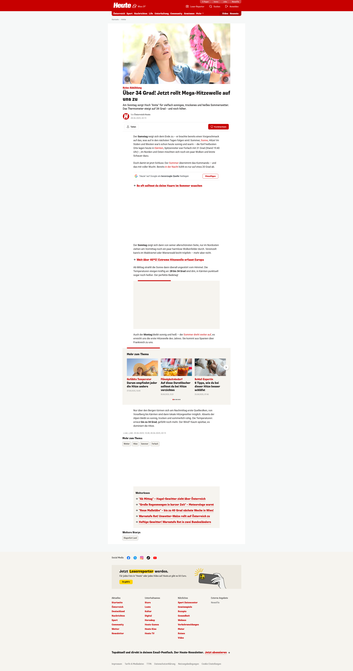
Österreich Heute (142, 114)
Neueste (234, 13)
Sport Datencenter (188, 602)
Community (176, 13)
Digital (148, 615)
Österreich (119, 13)
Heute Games (152, 624)
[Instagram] (141, 557)
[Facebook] (128, 557)
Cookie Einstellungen (211, 663)
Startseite (115, 20)
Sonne (204, 140)
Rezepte (182, 611)
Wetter (123, 20)
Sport (130, 13)
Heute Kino (150, 629)
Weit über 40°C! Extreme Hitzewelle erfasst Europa (170, 260)
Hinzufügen (210, 176)
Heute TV (149, 633)
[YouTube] (155, 557)
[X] (135, 557)
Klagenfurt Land (130, 538)
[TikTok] (148, 557)
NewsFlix (215, 602)
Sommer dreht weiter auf (197, 334)
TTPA (149, 663)
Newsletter (118, 633)
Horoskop (150, 620)
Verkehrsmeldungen (188, 624)
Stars (148, 602)
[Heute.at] (122, 5)
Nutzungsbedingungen (188, 663)
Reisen (181, 633)
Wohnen (182, 620)
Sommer (174, 162)
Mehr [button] (199, 13)
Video (225, 13)
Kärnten (159, 148)
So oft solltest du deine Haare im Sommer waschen (169, 186)
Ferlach (155, 444)
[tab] (173, 399)
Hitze (135, 444)
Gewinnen (189, 13)
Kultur (148, 611)
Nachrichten (118, 615)
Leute (148, 607)
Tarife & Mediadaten (134, 663)
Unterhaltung (162, 13)
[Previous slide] (126, 367)
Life (151, 13)
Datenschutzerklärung (164, 663)
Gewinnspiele (185, 607)
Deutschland (118, 611)
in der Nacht (171, 166)
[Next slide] (226, 367)
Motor (181, 629)
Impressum (117, 663)
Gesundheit (184, 615)
